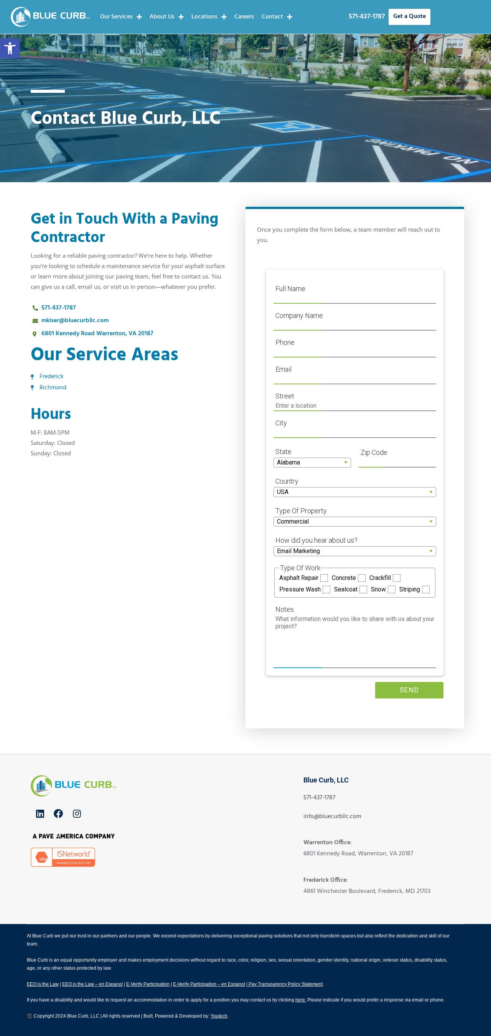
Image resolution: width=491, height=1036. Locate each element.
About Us (162, 17)
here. (300, 1000)
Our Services (116, 17)
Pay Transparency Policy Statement (285, 984)
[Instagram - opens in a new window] (77, 813)
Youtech (219, 1016)
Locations (204, 17)
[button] (10, 48)
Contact (272, 17)
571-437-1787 (367, 16)
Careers (244, 17)
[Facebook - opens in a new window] (58, 813)
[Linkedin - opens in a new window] (40, 813)
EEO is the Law (43, 984)
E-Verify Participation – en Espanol (209, 984)
